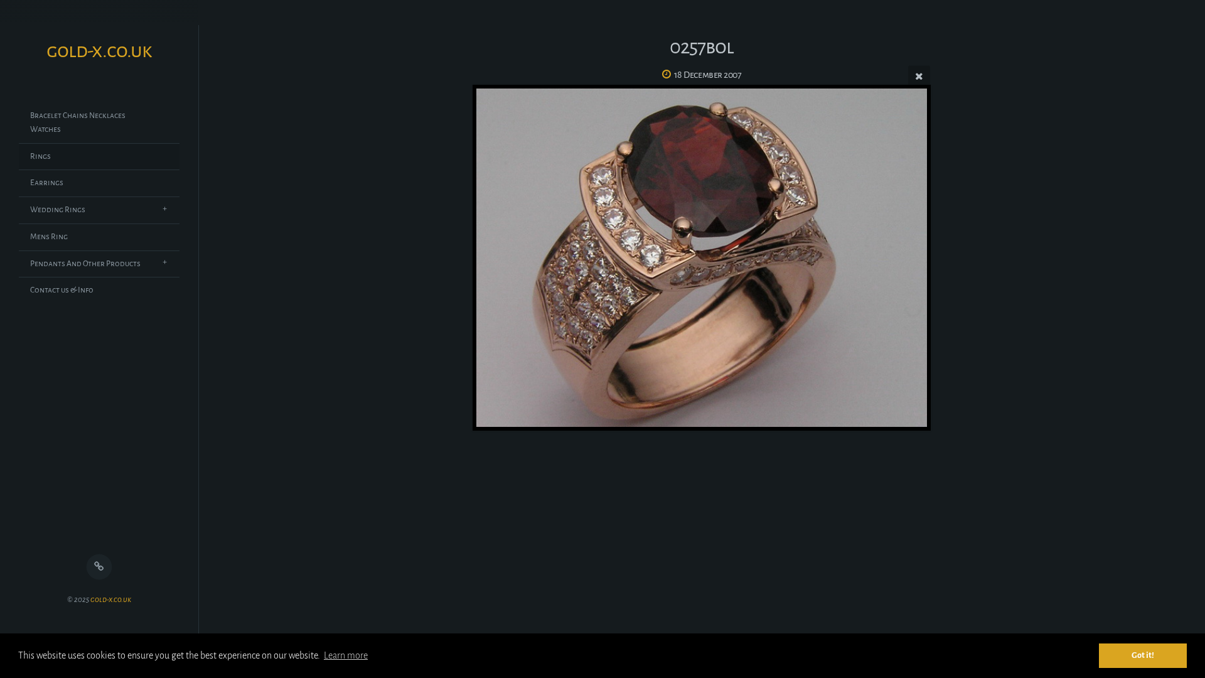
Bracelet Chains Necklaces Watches (78, 122)
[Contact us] (99, 567)
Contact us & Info (62, 290)
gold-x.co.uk (110, 600)
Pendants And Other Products (85, 263)
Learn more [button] (346, 655)
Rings (40, 156)
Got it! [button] (1143, 655)
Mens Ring (49, 236)
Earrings (46, 182)
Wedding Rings (57, 209)
